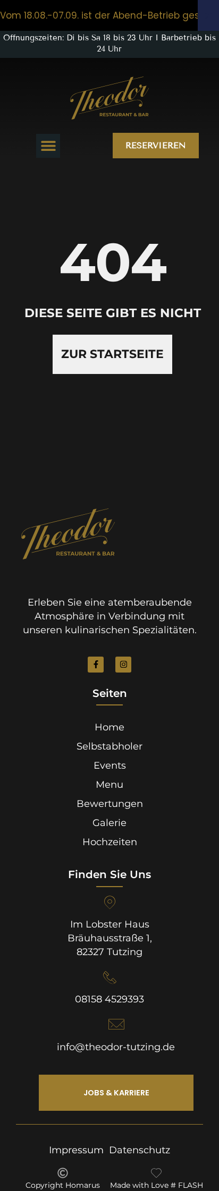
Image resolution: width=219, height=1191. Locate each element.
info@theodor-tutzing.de (116, 1047)
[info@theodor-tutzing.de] (116, 1024)
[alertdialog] (109, 15)
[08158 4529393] (109, 977)
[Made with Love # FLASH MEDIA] (156, 1173)
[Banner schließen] (208, 15)
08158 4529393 (109, 999)
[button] (48, 146)
